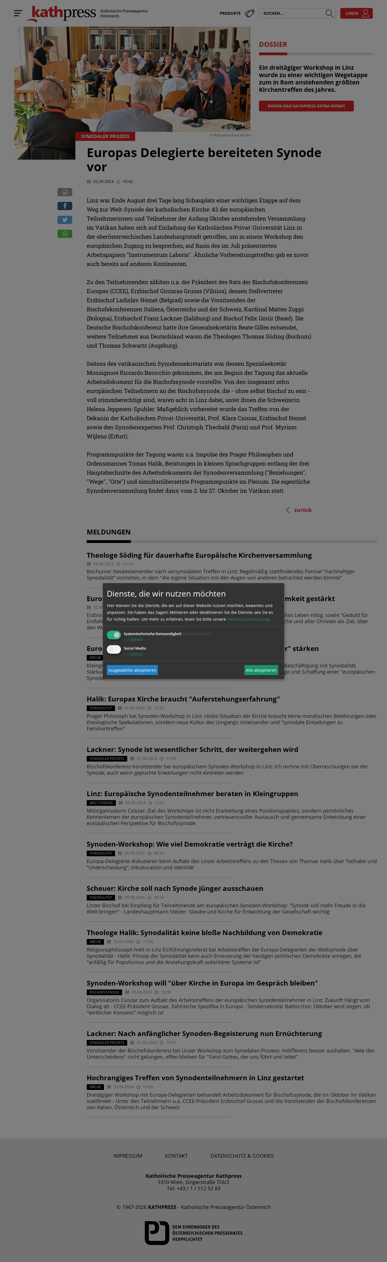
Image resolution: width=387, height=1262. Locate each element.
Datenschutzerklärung (248, 619)
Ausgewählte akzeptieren (132, 670)
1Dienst (133, 639)
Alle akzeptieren (261, 670)
